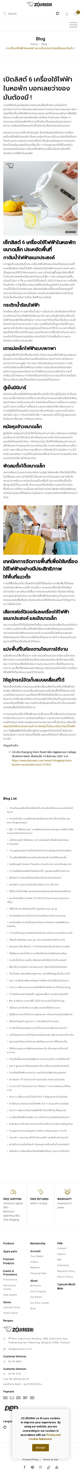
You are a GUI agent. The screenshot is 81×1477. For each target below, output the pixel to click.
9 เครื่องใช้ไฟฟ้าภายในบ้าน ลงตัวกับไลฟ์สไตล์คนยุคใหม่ (37, 1072)
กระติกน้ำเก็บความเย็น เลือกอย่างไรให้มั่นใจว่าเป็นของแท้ (38, 960)
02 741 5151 (14, 1373)
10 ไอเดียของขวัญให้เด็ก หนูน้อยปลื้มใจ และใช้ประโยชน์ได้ (38, 994)
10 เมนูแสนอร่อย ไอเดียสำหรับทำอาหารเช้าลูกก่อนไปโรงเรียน (40, 850)
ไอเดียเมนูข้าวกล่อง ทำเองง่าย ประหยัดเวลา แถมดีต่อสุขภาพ (40, 864)
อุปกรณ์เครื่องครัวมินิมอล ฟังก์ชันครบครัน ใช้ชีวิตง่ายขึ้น (38, 1041)
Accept (40, 1447)
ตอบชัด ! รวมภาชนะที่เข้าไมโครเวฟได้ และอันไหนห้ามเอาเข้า (39, 1137)
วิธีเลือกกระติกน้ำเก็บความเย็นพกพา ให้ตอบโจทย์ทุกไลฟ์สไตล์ (40, 1014)
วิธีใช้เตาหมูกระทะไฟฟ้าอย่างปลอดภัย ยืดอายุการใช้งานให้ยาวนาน (37, 1050)
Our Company (38, 1291)
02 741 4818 (14, 1361)
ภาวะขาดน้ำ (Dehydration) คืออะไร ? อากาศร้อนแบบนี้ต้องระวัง (38, 1088)
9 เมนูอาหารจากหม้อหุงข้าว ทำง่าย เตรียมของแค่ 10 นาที (38, 1130)
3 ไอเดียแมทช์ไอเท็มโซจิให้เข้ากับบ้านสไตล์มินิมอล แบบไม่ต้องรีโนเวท (40, 810)
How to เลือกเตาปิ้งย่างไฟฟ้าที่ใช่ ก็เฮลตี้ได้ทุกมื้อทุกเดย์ (37, 1110)
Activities (35, 1285)
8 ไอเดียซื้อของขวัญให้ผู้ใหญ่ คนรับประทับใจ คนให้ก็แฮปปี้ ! (40, 1059)
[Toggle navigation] (73, 25)
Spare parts (10, 1251)
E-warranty (63, 1265)
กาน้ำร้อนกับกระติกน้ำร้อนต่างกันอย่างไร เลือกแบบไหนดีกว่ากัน (41, 1035)
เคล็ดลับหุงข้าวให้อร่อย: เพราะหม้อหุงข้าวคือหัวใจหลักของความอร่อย (37, 842)
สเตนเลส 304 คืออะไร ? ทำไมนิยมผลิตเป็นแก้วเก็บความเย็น (39, 946)
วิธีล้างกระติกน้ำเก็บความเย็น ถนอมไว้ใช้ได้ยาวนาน (34, 1007)
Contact (62, 1248)
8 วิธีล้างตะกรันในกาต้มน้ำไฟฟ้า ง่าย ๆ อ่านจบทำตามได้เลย (39, 1103)
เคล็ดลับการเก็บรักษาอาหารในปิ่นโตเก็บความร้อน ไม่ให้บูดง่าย (41, 1124)
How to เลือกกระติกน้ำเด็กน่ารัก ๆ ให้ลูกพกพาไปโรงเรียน (38, 1096)
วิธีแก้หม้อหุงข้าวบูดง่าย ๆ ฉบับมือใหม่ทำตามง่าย (34, 1021)
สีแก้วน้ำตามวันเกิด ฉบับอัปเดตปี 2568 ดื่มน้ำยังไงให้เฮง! (38, 967)
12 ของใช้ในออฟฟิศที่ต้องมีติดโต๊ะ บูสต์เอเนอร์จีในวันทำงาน (39, 871)
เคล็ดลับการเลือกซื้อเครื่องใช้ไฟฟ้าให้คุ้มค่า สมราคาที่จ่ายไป (39, 1151)
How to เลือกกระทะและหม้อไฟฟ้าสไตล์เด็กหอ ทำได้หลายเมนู (39, 987)
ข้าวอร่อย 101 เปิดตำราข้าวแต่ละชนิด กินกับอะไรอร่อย (37, 1079)
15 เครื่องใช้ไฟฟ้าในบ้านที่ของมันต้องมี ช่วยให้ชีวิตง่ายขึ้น (38, 857)
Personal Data (38, 1273)
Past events (10, 1295)
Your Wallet (36, 1256)
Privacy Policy (31, 1459)
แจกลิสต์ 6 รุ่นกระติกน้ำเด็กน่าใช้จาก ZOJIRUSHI (34, 884)
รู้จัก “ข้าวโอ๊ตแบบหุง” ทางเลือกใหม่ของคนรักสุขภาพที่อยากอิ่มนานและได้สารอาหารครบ (40, 831)
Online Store (10, 1313)
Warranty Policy (66, 1271)
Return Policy (65, 1276)
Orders (34, 1262)
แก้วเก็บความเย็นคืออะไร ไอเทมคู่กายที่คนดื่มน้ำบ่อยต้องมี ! (39, 1144)
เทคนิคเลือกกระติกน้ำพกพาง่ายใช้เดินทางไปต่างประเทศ (37, 915)
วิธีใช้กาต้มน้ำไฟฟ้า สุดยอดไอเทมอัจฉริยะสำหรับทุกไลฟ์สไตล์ (40, 891)
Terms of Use (50, 1459)
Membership (37, 1243)
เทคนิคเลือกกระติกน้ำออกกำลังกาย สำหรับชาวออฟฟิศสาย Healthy (38, 924)
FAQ (59, 1259)
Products (8, 1243)
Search (61, 1254)
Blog (44, 44)
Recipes (8, 1320)
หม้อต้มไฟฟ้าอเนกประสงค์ (18, 726)
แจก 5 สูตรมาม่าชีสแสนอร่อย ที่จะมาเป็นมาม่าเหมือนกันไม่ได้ (39, 1066)
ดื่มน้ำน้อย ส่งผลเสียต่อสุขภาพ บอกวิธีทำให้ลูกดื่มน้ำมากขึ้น (39, 973)
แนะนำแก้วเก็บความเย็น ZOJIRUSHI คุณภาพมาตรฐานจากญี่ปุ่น (38, 900)
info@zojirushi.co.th (20, 1349)
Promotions (10, 1279)
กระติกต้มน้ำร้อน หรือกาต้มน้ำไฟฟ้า (54, 726)
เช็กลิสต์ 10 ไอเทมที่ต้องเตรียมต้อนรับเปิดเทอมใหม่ (35, 877)
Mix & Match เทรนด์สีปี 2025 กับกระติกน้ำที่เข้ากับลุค (37, 1000)
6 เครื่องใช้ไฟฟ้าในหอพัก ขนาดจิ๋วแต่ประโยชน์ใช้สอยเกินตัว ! (39, 1117)
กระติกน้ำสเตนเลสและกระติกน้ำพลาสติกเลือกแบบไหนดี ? (38, 1028)
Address (35, 1267)
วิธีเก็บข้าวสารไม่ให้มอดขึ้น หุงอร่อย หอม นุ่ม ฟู (33, 908)
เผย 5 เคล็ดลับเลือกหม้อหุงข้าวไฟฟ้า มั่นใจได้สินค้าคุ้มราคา (39, 980)
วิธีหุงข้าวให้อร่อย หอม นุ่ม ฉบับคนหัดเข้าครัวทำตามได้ (37, 939)
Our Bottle (36, 1297)
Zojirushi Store (11, 1307)
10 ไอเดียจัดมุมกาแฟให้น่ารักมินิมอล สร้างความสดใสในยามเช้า (41, 933)
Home (34, 44)
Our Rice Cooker (39, 1303)
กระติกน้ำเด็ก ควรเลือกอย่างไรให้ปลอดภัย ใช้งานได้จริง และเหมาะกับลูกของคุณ (38, 820)
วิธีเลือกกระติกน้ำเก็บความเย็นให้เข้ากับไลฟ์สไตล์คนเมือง (38, 953)
